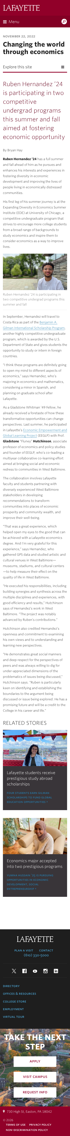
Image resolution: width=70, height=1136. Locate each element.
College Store (14, 1001)
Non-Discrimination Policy (27, 1130)
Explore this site (17, 67)
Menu (14, 21)
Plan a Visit (23, 950)
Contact (46, 950)
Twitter (14, 971)
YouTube (35, 971)
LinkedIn (56, 971)
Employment (13, 1009)
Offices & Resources (19, 993)
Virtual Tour (13, 1017)
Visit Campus (35, 1076)
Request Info (35, 1092)
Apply (35, 1061)
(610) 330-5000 (36, 955)
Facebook (24, 971)
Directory (11, 986)
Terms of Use (15, 1124)
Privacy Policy (40, 1124)
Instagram (45, 971)
